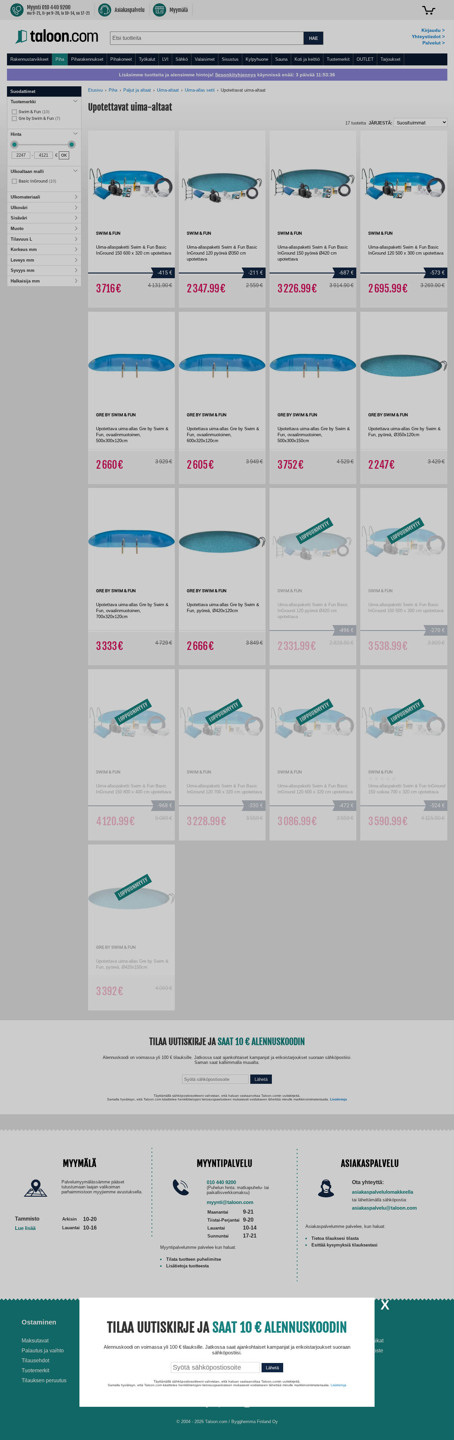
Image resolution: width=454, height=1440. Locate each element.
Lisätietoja (338, 1385)
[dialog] (227, 720)
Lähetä (272, 1367)
